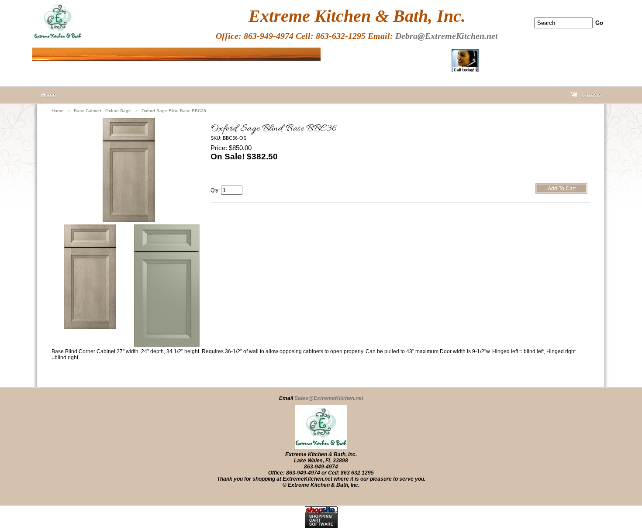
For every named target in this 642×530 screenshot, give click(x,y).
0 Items (590, 97)
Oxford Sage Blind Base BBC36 (174, 110)
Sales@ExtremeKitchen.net (328, 398)
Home (57, 110)
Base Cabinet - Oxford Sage (102, 110)
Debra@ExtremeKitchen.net (446, 36)
